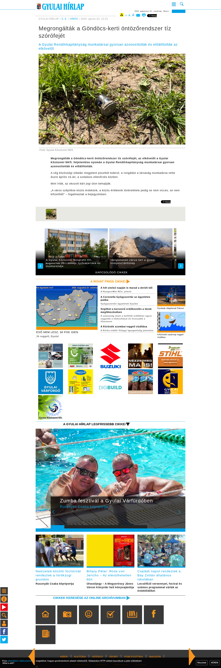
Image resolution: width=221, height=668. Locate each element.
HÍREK (74, 19)
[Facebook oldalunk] (153, 619)
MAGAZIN (155, 656)
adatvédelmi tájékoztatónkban (21, 661)
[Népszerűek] (88, 619)
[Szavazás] (110, 619)
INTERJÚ (97, 656)
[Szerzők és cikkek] (45, 639)
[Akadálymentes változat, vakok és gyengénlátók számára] (122, 15)
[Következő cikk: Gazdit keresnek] (31, 656)
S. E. (64, 19)
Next (181, 514)
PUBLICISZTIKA (133, 656)
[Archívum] (132, 619)
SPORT (113, 656)
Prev (55, 514)
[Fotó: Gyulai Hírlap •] (51, 219)
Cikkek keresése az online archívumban (89, 597)
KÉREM (214, 663)
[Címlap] (45, 619)
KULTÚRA (80, 656)
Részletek (201, 663)
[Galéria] (67, 619)
